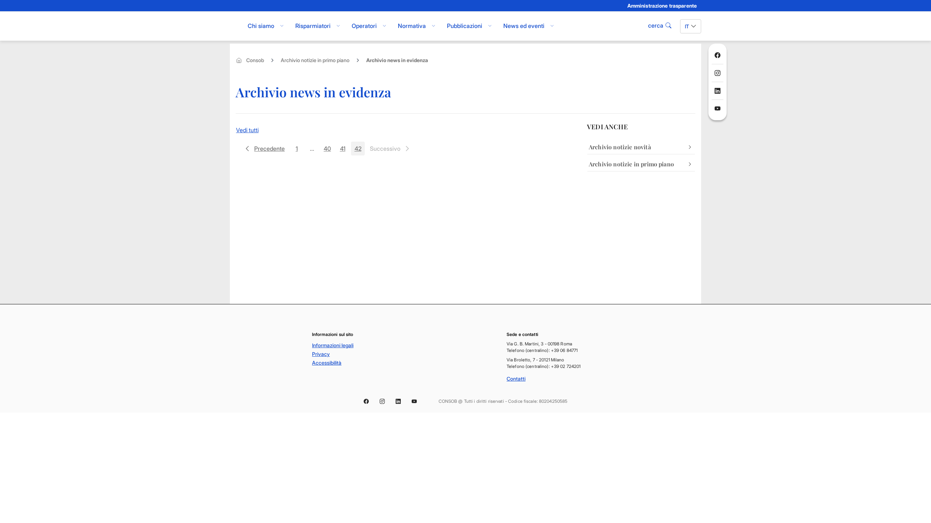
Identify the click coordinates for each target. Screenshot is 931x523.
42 (360, 150)
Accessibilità (326, 363)
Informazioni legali (332, 345)
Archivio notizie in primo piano (315, 60)
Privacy (321, 354)
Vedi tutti (247, 130)
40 (329, 150)
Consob (255, 60)
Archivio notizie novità (620, 147)
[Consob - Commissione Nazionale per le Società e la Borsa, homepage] (233, 26)
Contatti (516, 379)
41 (344, 150)
